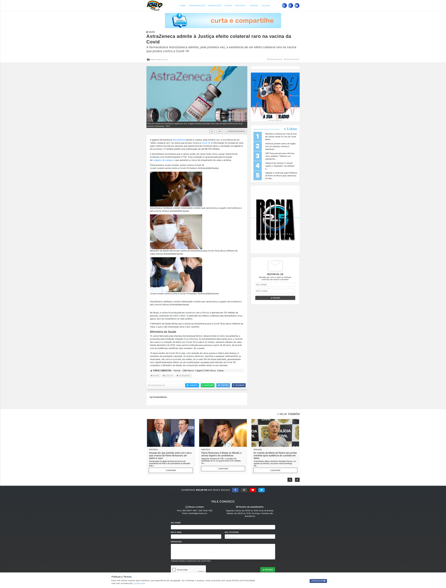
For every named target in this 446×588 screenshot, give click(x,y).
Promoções (214, 5)
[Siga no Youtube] (253, 490)
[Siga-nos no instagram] (284, 5)
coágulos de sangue (162, 160)
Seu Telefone (232, 532)
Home (183, 5)
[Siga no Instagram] (244, 490)
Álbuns (254, 5)
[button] (297, 480)
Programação (197, 5)
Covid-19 (205, 143)
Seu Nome (176, 523)
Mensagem (176, 542)
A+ (220, 131)
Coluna (265, 5)
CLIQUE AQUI (139, 583)
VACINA (155, 376)
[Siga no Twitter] (261, 490)
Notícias (240, 5)
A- (212, 131)
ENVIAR (276, 298)
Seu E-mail (176, 532)
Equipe (228, 5)
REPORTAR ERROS (236, 131)
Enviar (269, 569)
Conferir (171, 468)
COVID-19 (169, 376)
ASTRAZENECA (184, 376)
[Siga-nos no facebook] (290, 5)
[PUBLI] (223, 20)
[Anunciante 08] (275, 97)
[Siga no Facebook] (235, 490)
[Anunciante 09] (275, 219)
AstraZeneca (179, 140)
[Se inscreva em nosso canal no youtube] (296, 5)
